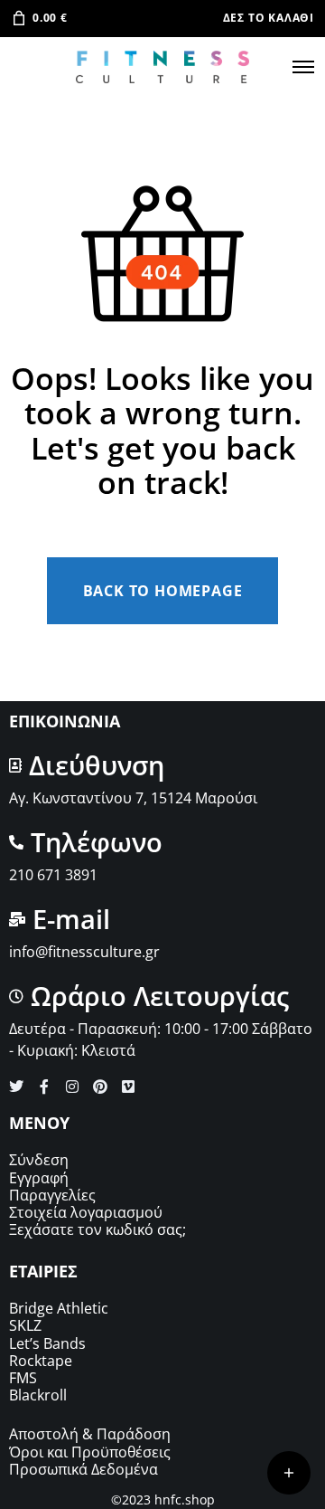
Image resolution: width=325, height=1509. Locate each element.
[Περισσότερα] (289, 1473)
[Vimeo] (128, 1086)
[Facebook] (44, 1086)
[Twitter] (16, 1086)
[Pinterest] (100, 1086)
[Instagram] (72, 1086)
